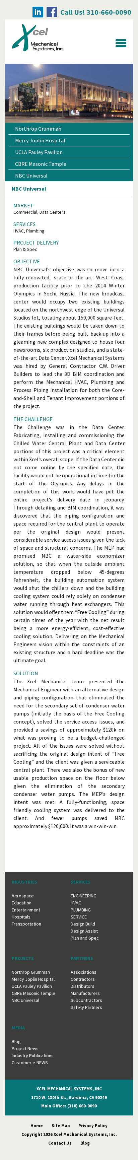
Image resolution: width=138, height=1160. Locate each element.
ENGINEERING (83, 896)
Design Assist (84, 931)
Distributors (82, 986)
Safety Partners (86, 1007)
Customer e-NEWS (30, 1063)
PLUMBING (81, 910)
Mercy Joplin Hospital (40, 140)
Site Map (61, 1126)
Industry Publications (33, 1055)
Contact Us (60, 1143)
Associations (83, 972)
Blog (16, 1041)
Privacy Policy (93, 1126)
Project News (25, 1048)
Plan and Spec (85, 938)
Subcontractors (86, 1000)
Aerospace (23, 896)
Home (36, 1126)
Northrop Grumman (38, 128)
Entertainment (26, 910)
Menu (121, 43)
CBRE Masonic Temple (40, 163)
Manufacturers (85, 993)
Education (21, 903)
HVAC (76, 903)
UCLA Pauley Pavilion (39, 152)
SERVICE (79, 917)
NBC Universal (31, 175)
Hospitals (21, 917)
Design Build (83, 924)
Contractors (83, 979)
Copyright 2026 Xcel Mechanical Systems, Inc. (69, 1134)
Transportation (26, 924)
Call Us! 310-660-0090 (95, 12)
